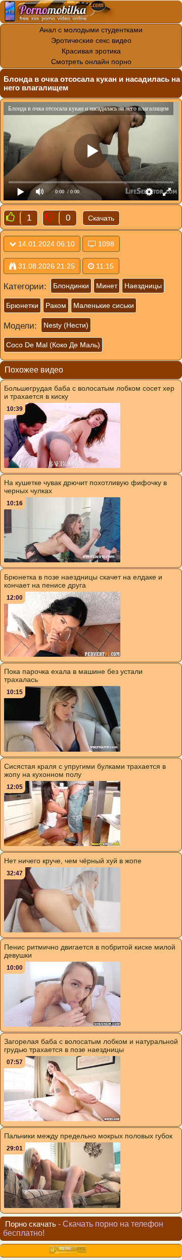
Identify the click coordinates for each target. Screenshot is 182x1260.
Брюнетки (22, 305)
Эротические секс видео (91, 40)
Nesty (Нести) (65, 325)
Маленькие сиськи (103, 305)
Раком (56, 305)
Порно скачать (30, 1224)
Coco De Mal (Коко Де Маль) (53, 345)
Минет (106, 286)
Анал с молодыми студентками (91, 30)
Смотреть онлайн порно (91, 62)
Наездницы (143, 286)
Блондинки (71, 286)
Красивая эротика (91, 51)
